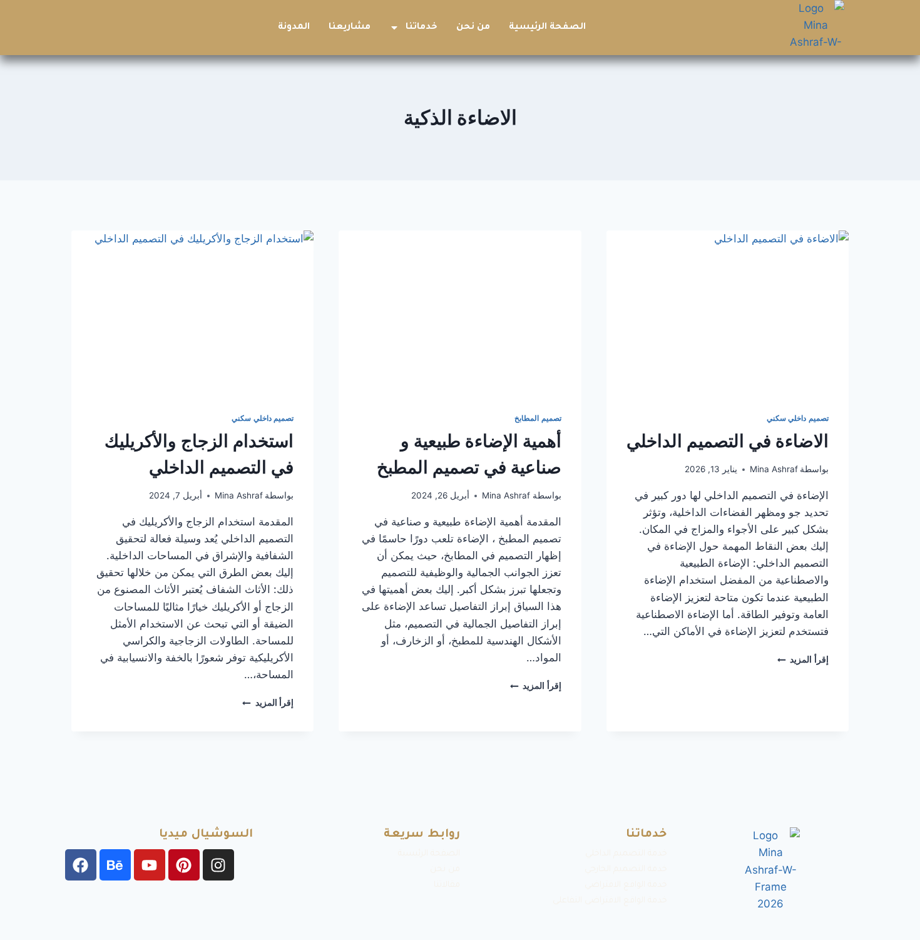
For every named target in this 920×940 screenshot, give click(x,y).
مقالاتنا (447, 885)
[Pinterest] (184, 865)
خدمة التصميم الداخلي (626, 854)
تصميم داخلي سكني (798, 418)
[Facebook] (80, 865)
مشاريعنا (350, 28)
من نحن (473, 28)
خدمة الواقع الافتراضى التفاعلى (610, 901)
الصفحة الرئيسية (547, 28)
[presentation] (727, 311)
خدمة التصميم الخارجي (626, 869)
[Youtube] (149, 865)
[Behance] (115, 865)
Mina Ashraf (774, 469)
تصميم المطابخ (537, 418)
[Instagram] (218, 865)
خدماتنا (421, 28)
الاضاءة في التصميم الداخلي (727, 441)
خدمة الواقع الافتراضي (626, 885)
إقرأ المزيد (803, 659)
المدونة (294, 28)
